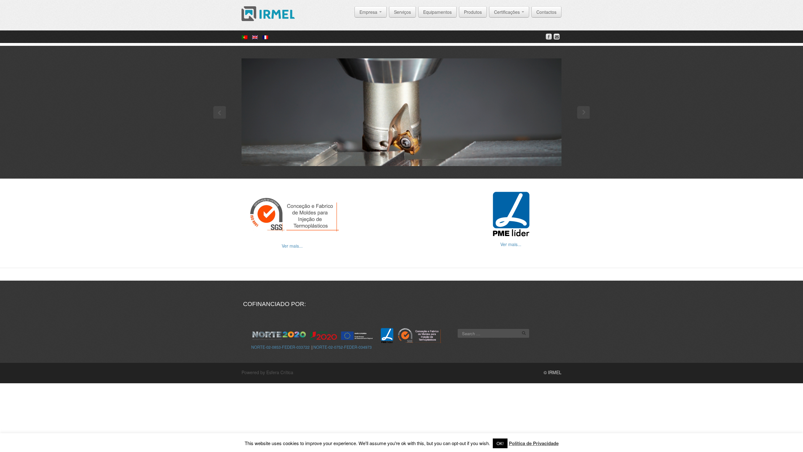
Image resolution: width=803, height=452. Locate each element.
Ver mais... (292, 246)
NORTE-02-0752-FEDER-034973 (342, 347)
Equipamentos (437, 12)
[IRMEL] (268, 13)
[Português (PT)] (244, 37)
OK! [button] (500, 443)
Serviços (402, 12)
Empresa (369, 12)
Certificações (507, 12)
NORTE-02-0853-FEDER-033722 (280, 347)
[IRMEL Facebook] (549, 37)
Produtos (473, 12)
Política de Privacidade (534, 443)
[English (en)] (255, 37)
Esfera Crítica (279, 372)
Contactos (546, 12)
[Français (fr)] (265, 37)
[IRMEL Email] (557, 37)
